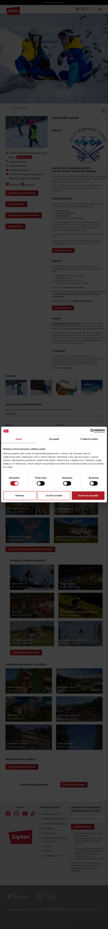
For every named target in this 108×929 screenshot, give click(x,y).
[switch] (41, 483)
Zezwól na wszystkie (88, 495)
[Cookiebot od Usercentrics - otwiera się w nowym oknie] (92, 431)
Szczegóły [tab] (54, 439)
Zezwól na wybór (54, 495)
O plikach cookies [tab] (89, 439)
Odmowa (19, 495)
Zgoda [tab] (19, 439)
